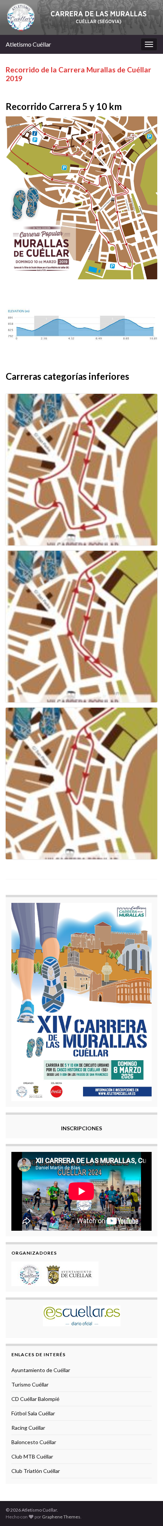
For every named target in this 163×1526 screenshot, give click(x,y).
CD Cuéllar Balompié (35, 1399)
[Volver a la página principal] (81, 17)
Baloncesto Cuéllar (33, 1442)
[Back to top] (145, 1508)
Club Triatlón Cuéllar (35, 1471)
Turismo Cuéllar (30, 1384)
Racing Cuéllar (28, 1427)
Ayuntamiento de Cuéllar (40, 1370)
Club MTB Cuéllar (32, 1456)
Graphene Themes (61, 1517)
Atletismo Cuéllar (28, 44)
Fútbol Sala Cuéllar (33, 1413)
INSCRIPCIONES (81, 1128)
